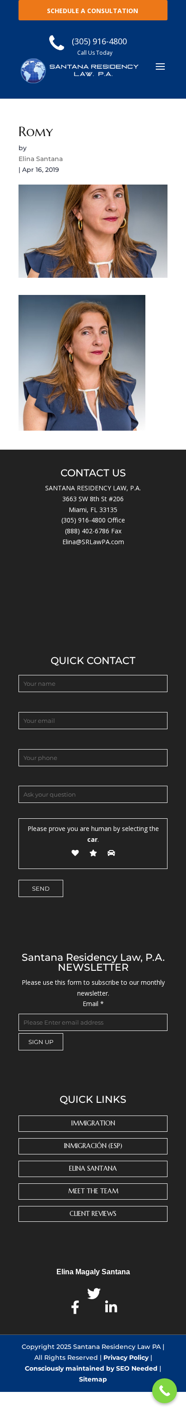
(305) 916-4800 (83, 520)
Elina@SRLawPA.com (93, 541)
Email (93, 1003)
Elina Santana (41, 159)
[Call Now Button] (164, 1390)
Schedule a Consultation (92, 10)
